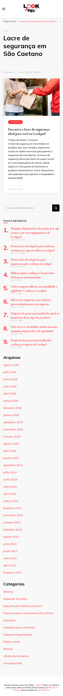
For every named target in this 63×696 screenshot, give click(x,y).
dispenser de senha (15, 598)
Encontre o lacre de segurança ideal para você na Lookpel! (29, 131)
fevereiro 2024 (12, 508)
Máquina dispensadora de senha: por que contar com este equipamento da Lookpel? (35, 233)
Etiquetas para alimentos (19, 627)
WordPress (44, 690)
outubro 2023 (12, 522)
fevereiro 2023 (12, 572)
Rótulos (8, 649)
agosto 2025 (11, 443)
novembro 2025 (13, 429)
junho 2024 (10, 479)
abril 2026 (9, 393)
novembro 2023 (13, 515)
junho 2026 (10, 379)
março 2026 (10, 400)
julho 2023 (10, 544)
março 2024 (10, 501)
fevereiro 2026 (12, 408)
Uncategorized (12, 663)
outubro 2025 (12, 436)
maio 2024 (10, 486)
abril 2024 (9, 493)
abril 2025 (9, 451)
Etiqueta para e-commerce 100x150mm (28, 613)
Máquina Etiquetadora (17, 634)
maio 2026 (10, 386)
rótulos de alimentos (16, 656)
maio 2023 (10, 558)
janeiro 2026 (11, 415)
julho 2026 (10, 372)
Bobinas (8, 591)
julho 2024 (10, 472)
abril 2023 (9, 565)
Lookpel (37, 685)
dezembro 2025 (13, 422)
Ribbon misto (11, 641)
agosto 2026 (11, 365)
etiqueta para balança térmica (22, 606)
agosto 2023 (11, 536)
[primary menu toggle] (3, 9)
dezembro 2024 (13, 465)
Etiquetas (15, 122)
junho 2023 (10, 551)
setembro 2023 (12, 529)
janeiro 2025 (11, 458)
